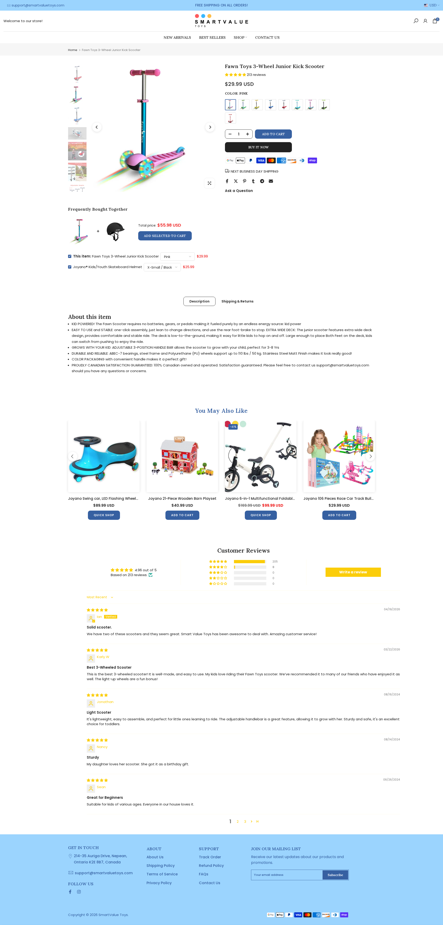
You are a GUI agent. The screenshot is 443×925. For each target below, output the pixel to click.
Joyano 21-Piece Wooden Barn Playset (182, 498)
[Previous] (97, 127)
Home (72, 49)
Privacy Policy (159, 883)
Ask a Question (239, 190)
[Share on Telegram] (262, 181)
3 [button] (245, 821)
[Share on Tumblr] (253, 181)
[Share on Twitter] (236, 181)
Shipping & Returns (238, 301)
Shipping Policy (161, 865)
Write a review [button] (353, 572)
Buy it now (258, 147)
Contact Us (209, 883)
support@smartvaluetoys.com (38, 5)
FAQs (203, 874)
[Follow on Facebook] (70, 892)
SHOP (239, 37)
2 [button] (238, 821)
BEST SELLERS (212, 37)
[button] (236, 74)
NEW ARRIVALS (177, 37)
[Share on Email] (271, 181)
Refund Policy (211, 865)
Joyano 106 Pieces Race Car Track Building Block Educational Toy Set (365, 498)
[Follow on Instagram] (79, 892)
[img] (97, 610)
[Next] (210, 127)
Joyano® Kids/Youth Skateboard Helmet (107, 266)
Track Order (210, 857)
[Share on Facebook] (227, 181)
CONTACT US (267, 37)
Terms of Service (162, 874)
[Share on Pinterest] (244, 181)
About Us (155, 857)
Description (199, 301)
